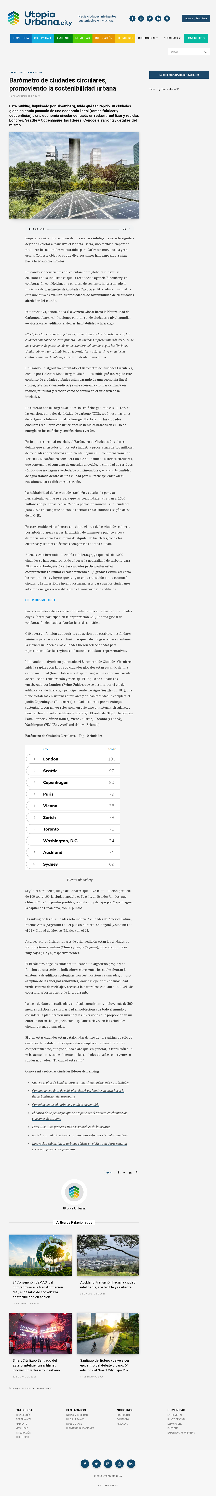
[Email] (12, 263)
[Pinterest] (136, 1172)
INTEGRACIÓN (103, 38)
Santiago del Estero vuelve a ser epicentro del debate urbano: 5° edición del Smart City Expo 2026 (105, 1365)
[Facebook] (85, 1463)
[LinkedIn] (12, 254)
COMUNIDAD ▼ (196, 38)
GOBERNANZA (42, 38)
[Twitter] (96, 1463)
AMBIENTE (63, 38)
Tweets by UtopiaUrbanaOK (164, 89)
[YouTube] (119, 1463)
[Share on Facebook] (12, 237)
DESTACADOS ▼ (148, 38)
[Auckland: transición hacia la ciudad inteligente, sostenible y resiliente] (108, 1255)
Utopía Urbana (74, 1208)
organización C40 (82, 617)
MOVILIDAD (82, 38)
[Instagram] (108, 1463)
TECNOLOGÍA (21, 38)
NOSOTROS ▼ (172, 38)
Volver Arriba (109, 1485)
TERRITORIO (125, 38)
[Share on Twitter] (12, 246)
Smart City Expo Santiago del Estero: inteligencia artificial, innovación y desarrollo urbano (36, 1365)
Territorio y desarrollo (25, 72)
